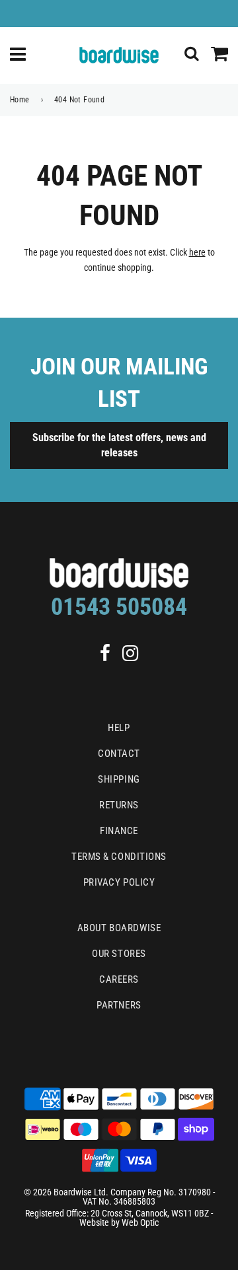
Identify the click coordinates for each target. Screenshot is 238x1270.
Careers (119, 979)
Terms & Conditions (119, 857)
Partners (119, 1005)
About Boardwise (119, 928)
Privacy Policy (119, 882)
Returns (119, 805)
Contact (119, 753)
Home (20, 99)
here (197, 252)
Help (119, 728)
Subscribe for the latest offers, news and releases (119, 445)
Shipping (118, 779)
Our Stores (119, 954)
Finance (119, 831)
